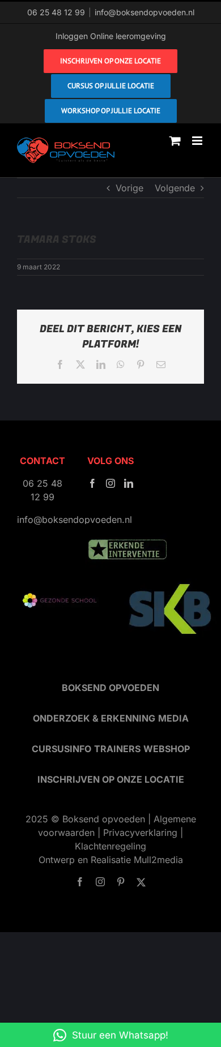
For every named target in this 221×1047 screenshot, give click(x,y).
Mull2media (158, 859)
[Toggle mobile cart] (175, 141)
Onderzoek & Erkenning (94, 718)
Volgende (175, 188)
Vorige (129, 188)
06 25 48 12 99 (56, 12)
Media (173, 718)
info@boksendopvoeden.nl (144, 12)
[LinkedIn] (128, 483)
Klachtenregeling (110, 846)
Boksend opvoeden (110, 687)
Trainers (117, 748)
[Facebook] (92, 483)
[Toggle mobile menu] (198, 141)
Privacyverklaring (140, 832)
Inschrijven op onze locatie (110, 779)
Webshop (166, 748)
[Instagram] (110, 483)
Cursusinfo (61, 748)
